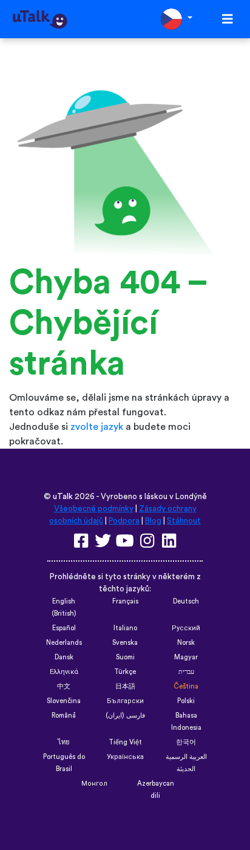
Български (125, 701)
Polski (186, 701)
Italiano (125, 628)
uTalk (63, 496)
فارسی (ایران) (125, 715)
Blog (153, 521)
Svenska (125, 642)
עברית (186, 671)
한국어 (186, 742)
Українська (125, 756)
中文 (63, 686)
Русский (186, 628)
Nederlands (64, 642)
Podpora (124, 521)
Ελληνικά (64, 671)
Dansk (64, 657)
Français (125, 601)
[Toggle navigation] (227, 19)
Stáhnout (184, 521)
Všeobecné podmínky (93, 509)
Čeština (186, 686)
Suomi (125, 657)
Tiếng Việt (125, 742)
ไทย (64, 742)
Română (64, 715)
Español (64, 628)
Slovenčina (64, 701)
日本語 (125, 686)
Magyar (186, 657)
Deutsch (186, 601)
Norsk (186, 642)
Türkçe (125, 671)
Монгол (94, 783)
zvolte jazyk (96, 427)
